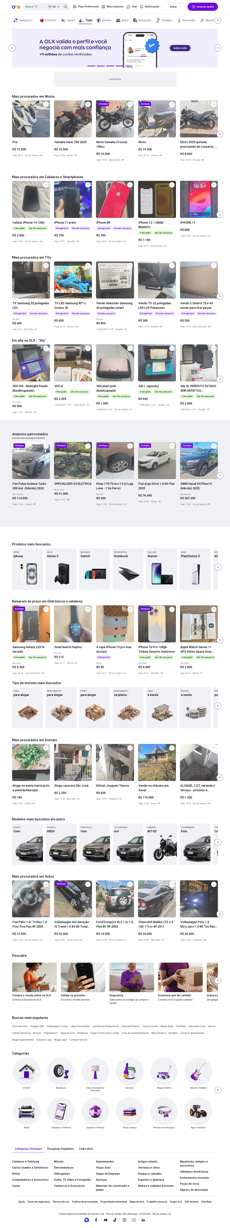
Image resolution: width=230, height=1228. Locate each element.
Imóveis (106, 20)
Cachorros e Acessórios (69, 1185)
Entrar (173, 6)
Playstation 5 (51, 1033)
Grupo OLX (176, 1201)
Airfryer (37, 1033)
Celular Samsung (21, 1033)
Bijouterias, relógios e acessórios (194, 1163)
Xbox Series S (158, 1033)
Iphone (212, 1026)
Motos (16, 1173)
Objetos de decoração (194, 1189)
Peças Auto (103, 1167)
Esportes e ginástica (151, 1179)
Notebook (82, 1033)
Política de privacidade (85, 1201)
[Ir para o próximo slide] (220, 134)
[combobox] (46, 7)
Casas (16, 1185)
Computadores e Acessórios (30, 1179)
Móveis (209, 20)
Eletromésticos (64, 1167)
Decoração (189, 20)
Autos (125, 20)
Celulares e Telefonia (25, 1161)
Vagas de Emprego (108, 1173)
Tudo (88, 20)
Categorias (25, 20)
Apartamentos (105, 1161)
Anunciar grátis (205, 6)
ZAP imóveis (192, 1201)
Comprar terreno (78, 1039)
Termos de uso (60, 1201)
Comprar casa (44, 1039)
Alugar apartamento (23, 1039)
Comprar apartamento (192, 1033)
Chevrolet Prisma (130, 1026)
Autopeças (145, 20)
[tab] (28, 1149)
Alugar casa (60, 1039)
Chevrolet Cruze (197, 1026)
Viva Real (206, 1201)
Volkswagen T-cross (57, 1026)
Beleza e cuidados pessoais (156, 1185)
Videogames (62, 1173)
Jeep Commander (80, 1026)
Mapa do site (137, 1201)
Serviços (101, 1179)
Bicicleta (173, 1033)
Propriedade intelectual (114, 1201)
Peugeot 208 (37, 1026)
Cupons (70, 20)
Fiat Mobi (181, 1026)
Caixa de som (67, 1033)
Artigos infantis (148, 1161)
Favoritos (50, 20)
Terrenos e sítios (149, 1167)
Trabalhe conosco (157, 1201)
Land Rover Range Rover (106, 1026)
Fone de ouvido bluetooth (135, 1033)
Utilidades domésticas (194, 1171)
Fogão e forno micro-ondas (104, 1033)
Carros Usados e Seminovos (30, 1167)
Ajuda (22, 1201)
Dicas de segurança (39, 1201)
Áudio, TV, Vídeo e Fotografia (72, 1179)
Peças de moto (189, 1183)
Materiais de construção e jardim (112, 1187)
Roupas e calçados (150, 1173)
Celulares (166, 20)
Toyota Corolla (150, 1026)
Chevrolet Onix (20, 1026)
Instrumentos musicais (194, 1177)
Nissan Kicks (166, 1026)
